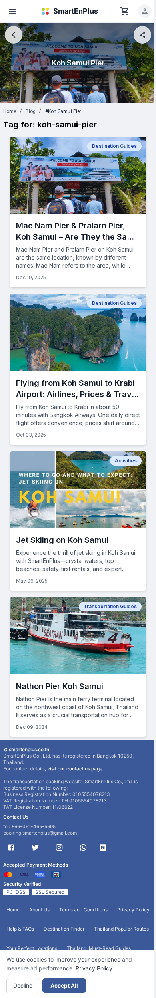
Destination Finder (64, 929)
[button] (145, 11)
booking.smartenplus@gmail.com (40, 833)
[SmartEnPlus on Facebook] (11, 847)
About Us (39, 910)
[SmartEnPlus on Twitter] (35, 847)
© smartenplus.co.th (26, 749)
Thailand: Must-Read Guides (99, 948)
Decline (22, 985)
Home (9, 111)
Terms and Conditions (83, 910)
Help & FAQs (20, 929)
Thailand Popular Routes (121, 929)
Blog (31, 111)
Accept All (64, 985)
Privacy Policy (94, 968)
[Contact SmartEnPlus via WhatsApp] (83, 847)
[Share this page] (142, 35)
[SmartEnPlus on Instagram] (59, 847)
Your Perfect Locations (31, 948)
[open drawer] (12, 11)
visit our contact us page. (75, 769)
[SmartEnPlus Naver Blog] (102, 847)
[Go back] (13, 35)
